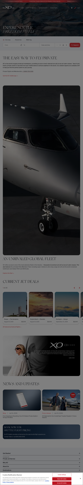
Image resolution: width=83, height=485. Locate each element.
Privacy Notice (10, 482)
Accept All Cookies (62, 483)
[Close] (80, 478)
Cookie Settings (62, 474)
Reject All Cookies (61, 479)
